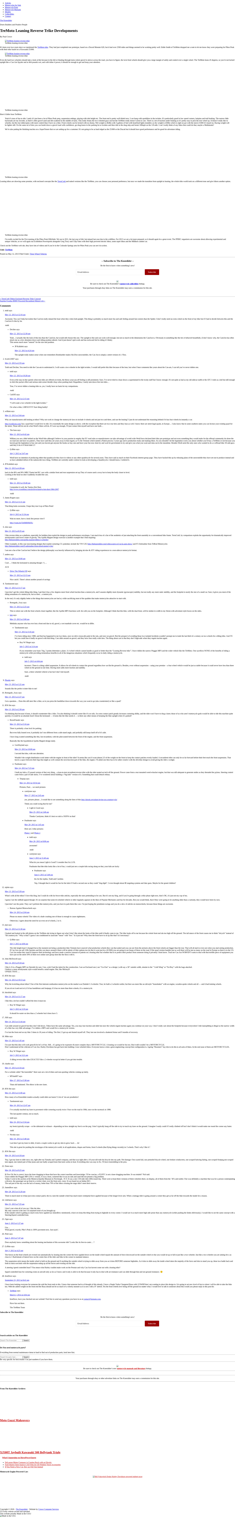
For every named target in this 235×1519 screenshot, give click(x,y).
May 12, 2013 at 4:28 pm (14, 468)
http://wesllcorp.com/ (13, 424)
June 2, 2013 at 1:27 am (14, 1223)
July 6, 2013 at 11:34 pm (19, 514)
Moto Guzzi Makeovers (15, 1420)
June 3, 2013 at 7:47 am (14, 1238)
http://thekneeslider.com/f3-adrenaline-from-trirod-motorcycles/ (29, 546)
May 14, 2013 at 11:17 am (15, 997)
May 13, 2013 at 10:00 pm (25, 749)
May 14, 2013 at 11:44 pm (15, 1022)
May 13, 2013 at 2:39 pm (14, 709)
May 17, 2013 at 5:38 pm (19, 1080)
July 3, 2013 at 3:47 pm (19, 453)
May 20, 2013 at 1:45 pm (34, 825)
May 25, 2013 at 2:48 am (39, 812)
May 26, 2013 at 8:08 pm (39, 841)
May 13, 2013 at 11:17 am (15, 588)
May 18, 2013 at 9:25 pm (14, 1170)
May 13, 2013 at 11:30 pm (15, 929)
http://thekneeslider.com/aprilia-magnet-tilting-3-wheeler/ (26, 540)
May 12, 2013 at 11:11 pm (15, 502)
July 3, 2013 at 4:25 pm (14, 1251)
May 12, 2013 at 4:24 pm (24, 351)
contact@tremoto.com (92, 1299)
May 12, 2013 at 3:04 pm (14, 415)
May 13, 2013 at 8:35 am (14, 531)
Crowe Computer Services (48, 1509)
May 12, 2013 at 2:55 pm (14, 363)
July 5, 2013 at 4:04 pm (33, 661)
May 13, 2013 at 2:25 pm (19, 607)
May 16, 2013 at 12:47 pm (20, 1105)
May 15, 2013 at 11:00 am (15, 1093)
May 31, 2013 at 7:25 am (14, 1204)
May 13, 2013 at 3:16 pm (24, 632)
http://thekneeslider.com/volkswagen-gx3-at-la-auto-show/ (110, 544)
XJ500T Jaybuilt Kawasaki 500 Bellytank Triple (30, 1452)
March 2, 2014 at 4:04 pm (20, 1295)
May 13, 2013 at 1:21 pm (14, 684)
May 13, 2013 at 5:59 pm (14, 891)
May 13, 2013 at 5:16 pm (19, 724)
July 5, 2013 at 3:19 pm (19, 1009)
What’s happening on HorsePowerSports (19, 1458)
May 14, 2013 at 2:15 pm (19, 399)
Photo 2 (37, 833)
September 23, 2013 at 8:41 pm (17, 1280)
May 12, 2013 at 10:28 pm (20, 376)
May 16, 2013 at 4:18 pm (14, 1155)
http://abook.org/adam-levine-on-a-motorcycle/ (99, 800)
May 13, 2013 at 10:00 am (15, 559)
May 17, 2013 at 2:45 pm (34, 795)
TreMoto (8, 250)
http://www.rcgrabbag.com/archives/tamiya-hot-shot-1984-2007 (34, 489)
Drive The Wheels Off (18, 571)
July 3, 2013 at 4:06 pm (19, 944)
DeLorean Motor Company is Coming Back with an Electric (28, 1462)
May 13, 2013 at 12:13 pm (20, 575)
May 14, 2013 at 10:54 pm (30, 783)
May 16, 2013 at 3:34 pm (19, 1122)
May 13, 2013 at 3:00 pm (19, 619)
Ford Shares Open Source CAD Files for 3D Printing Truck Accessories (33, 1465)
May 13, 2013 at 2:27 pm (14, 697)
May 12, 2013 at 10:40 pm (20, 483)
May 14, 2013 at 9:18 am (14, 963)
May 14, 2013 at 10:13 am (15, 980)
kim (11, 615)
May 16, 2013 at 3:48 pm (19, 1139)
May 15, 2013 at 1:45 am (14, 1041)
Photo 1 (27, 833)
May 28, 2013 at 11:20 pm (15, 1192)
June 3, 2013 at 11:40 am (39, 858)
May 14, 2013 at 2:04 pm (19, 912)
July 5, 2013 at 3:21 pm (19, 1055)
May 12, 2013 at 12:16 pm (15, 315)
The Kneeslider (6, 20)
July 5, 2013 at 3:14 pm (29, 647)
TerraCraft (62, 181)
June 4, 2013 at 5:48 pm (43, 875)
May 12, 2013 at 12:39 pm (20, 334)
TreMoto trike (42, 47)
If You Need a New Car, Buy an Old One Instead (24, 1467)
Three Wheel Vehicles (38, 254)
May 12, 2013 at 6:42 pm (19, 434)
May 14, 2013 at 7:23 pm (24, 768)
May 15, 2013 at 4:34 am (14, 1068)
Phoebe (8, 680)
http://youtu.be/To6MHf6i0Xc (21, 523)
